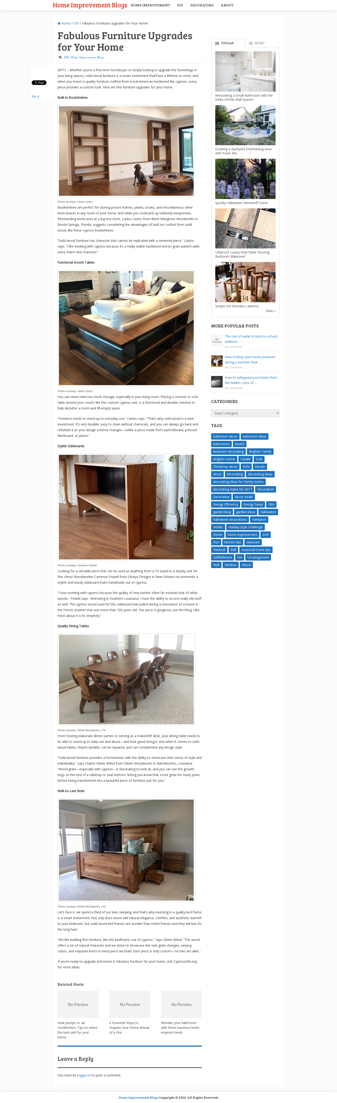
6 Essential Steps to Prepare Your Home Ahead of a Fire (129, 1028)
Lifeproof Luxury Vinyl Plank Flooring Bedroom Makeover (242, 254)
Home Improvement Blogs (90, 4)
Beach (239, 444)
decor (217, 474)
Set (239, 557)
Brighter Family (260, 451)
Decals (260, 466)
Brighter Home (224, 459)
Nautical (219, 549)
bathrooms (221, 444)
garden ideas (245, 512)
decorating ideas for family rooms (238, 481)
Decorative (221, 497)
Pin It (35, 96)
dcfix (246, 466)
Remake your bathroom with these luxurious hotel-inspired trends (180, 1028)
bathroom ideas (254, 436)
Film (271, 504)
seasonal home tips (256, 549)
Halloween (268, 512)
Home (66, 23)
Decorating (202, 5)
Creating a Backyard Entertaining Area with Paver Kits (243, 151)
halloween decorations (230, 519)
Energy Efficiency (225, 504)
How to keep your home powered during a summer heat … (250, 359)
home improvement (242, 534)
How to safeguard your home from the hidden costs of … (251, 380)
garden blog (222, 512)
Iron (216, 542)
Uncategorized (258, 557)
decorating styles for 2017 (232, 489)
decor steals (244, 497)
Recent (260, 43)
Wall (216, 565)
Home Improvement (150, 5)
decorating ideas (260, 474)
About (227, 5)
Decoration (265, 489)
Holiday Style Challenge (245, 527)
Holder (218, 527)
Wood (246, 565)
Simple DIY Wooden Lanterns (237, 306)
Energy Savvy (253, 504)
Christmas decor (225, 466)
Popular (227, 43)
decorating (235, 474)
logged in (84, 1075)
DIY (180, 5)
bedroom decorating (228, 451)
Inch (265, 534)
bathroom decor (225, 436)
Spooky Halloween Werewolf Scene (241, 203)
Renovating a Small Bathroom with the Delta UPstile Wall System (244, 97)
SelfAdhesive (222, 557)
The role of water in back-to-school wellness (251, 339)
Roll (233, 549)
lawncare (253, 542)
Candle (245, 459)
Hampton (259, 519)
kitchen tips (232, 542)
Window (231, 565)
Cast (259, 459)
